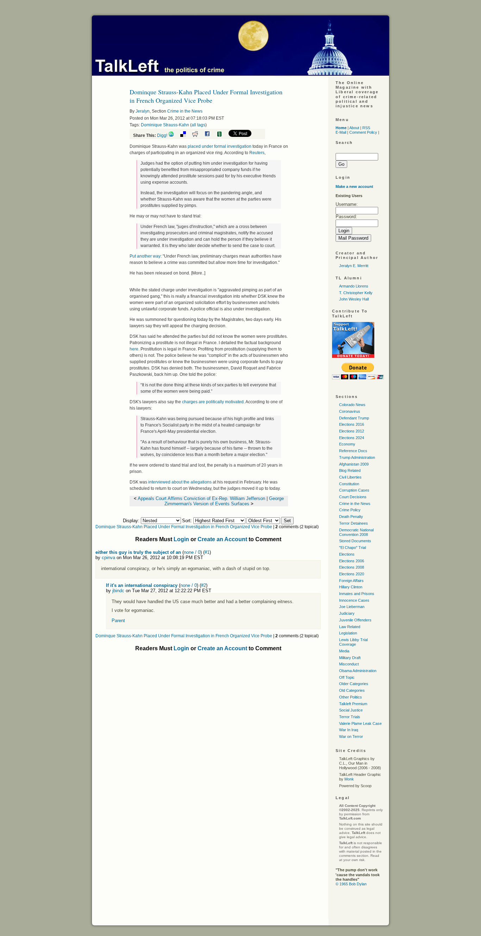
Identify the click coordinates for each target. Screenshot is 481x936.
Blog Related (350, 470)
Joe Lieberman (351, 607)
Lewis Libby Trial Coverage (353, 642)
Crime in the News (184, 111)
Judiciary (347, 613)
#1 (207, 552)
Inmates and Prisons (356, 594)
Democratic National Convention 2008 (356, 532)
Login (181, 539)
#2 (203, 585)
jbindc (118, 590)
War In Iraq (348, 730)
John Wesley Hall (354, 299)
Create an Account (222, 539)
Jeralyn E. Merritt (353, 266)
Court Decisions (353, 497)
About (354, 128)
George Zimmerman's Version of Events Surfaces (224, 501)
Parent (118, 620)
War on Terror (351, 736)
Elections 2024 (351, 438)
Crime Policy (350, 510)
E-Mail (341, 132)
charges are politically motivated (213, 401)
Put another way (145, 256)
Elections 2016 (351, 424)
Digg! (162, 135)
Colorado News (352, 405)
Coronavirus (349, 411)
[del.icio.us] (185, 135)
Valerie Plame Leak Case (360, 723)
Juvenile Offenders (355, 620)
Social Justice (351, 710)
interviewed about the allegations (180, 482)
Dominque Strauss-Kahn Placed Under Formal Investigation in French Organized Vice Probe (183, 526)
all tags (198, 124)
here (134, 349)
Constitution (349, 484)
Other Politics (350, 697)
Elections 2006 (351, 561)
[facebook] (209, 135)
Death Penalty (351, 516)
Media (344, 651)
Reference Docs (353, 451)
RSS (366, 128)
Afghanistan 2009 (354, 464)
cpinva (108, 557)
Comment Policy (363, 132)
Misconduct (349, 664)
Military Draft (350, 658)
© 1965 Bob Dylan (351, 884)
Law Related (349, 627)
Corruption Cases (354, 490)
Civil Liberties (350, 477)
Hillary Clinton (350, 587)
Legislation (348, 633)
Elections (347, 554)
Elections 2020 (351, 574)
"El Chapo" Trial (352, 547)
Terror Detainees (353, 523)
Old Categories (352, 690)
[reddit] (197, 135)
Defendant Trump (354, 418)
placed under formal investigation (220, 146)
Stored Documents (355, 541)
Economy (347, 444)
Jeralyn (143, 111)
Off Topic (347, 677)
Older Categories (353, 684)
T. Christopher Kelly (356, 293)
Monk (349, 779)
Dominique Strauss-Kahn (165, 124)
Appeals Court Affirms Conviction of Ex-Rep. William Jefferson (201, 498)
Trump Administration (357, 457)
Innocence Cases (354, 600)
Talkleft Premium (353, 704)
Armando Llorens (353, 286)
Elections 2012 (351, 431)
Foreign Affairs (351, 580)
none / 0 (192, 552)
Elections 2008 (351, 567)
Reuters (256, 152)
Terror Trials (349, 717)
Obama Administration (357, 671)
